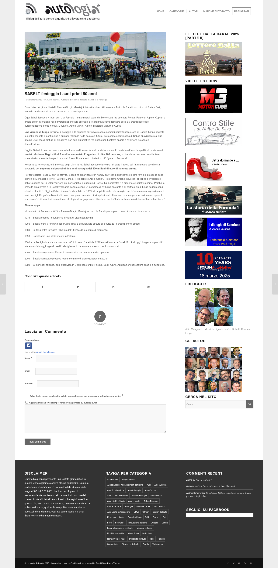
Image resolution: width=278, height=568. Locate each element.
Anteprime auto (128, 479)
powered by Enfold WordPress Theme (102, 563)
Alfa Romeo (112, 479)
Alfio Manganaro (194, 329)
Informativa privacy (60, 563)
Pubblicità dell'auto (137, 538)
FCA (147, 517)
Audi (149, 484)
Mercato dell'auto (144, 527)
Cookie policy (77, 563)
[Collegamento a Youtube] (239, 563)
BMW (136, 511)
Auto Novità (159, 506)
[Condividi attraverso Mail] (148, 287)
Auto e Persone (151, 500)
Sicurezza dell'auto (130, 543)
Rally (151, 538)
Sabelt (91, 99)
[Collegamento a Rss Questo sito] (245, 563)
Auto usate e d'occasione (118, 511)
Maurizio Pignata (214, 329)
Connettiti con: (32, 340)
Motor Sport (147, 533)
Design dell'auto (160, 511)
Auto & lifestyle (134, 490)
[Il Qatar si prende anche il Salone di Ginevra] (3, 284)
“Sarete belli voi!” (204, 479)
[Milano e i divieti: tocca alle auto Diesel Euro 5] (275, 284)
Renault (161, 538)
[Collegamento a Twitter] (233, 563)
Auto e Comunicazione (117, 495)
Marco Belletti (232, 329)
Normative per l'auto (116, 538)
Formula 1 (119, 522)
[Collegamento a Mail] (250, 563)
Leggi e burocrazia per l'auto (120, 527)
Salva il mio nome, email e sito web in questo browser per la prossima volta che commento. (75, 396)
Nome (28, 358)
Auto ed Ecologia (139, 495)
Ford (109, 522)
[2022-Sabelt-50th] (95, 60)
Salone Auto (112, 543)
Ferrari (156, 517)
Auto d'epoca (150, 490)
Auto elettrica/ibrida (116, 500)
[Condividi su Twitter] (78, 287)
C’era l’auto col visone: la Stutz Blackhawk (216, 486)
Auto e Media (134, 500)
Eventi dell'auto (134, 517)
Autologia (65, 99)
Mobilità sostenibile (115, 533)
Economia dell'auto (78, 99)
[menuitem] (161, 11)
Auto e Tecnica (53, 99)
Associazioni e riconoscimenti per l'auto (125, 484)
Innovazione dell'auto (137, 522)
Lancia (165, 522)
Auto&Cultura (160, 484)
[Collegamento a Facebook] (228, 563)
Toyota (146, 543)
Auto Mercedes (143, 506)
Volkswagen (157, 543)
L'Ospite (154, 522)
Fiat (164, 517)
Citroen (145, 511)
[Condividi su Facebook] (42, 287)
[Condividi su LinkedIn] (113, 287)
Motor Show (133, 533)
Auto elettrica (156, 495)
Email (28, 370)
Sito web (29, 383)
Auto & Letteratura (115, 490)
